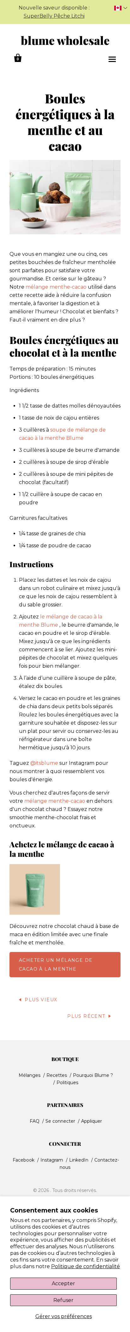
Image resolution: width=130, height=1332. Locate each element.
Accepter (63, 1283)
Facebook (23, 1160)
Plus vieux (41, 1000)
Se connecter (60, 1121)
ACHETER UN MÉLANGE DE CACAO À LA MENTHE (55, 964)
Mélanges (29, 1075)
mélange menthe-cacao (56, 287)
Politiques (67, 1082)
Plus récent (86, 1016)
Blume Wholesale (65, 40)
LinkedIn (78, 1160)
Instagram (51, 1160)
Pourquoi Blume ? (93, 1075)
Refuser (63, 1300)
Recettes (56, 1075)
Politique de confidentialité (85, 1266)
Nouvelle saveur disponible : (54, 12)
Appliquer (91, 1121)
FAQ (34, 1121)
